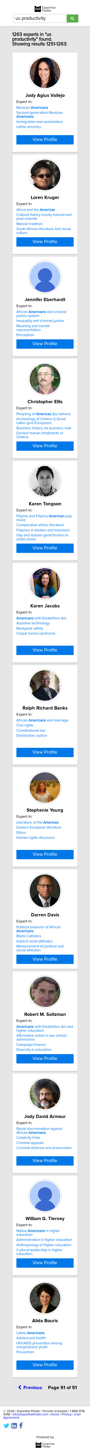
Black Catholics (28, 936)
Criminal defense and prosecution (44, 1148)
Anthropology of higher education (43, 1245)
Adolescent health (31, 1338)
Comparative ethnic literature (40, 525)
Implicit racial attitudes (34, 941)
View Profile (45, 139)
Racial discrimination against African (39, 1131)
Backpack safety (29, 628)
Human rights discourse (35, 838)
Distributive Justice (31, 736)
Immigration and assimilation (39, 122)
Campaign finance (31, 1045)
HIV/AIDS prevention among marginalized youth (39, 1345)
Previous (32, 1387)
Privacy (67, 1414)
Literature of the (37, 822)
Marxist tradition (29, 224)
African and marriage (42, 720)
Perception (25, 335)
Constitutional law (30, 731)
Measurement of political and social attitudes (40, 948)
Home (54, 1414)
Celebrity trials (28, 1138)
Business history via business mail (43, 428)
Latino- (30, 1333)
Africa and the (35, 210)
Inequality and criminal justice (40, 321)
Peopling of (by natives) (43, 414)
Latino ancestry (28, 127)
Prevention (25, 1352)
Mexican (32, 108)
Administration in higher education (44, 1240)
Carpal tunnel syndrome (35, 633)
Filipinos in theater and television (43, 530)
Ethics (21, 833)
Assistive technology (33, 623)
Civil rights (24, 725)
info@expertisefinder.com (30, 1414)
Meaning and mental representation (33, 328)
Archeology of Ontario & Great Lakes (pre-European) (41, 421)
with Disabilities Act (41, 618)
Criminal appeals (30, 1143)
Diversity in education (33, 1050)
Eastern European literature (38, 827)
